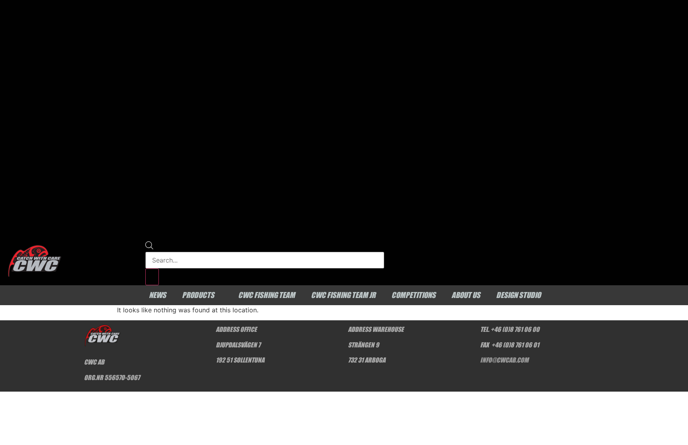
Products (198, 295)
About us (466, 295)
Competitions (413, 295)
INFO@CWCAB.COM (504, 360)
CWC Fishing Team (266, 295)
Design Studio (518, 295)
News (157, 295)
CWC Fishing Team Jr (343, 295)
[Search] (152, 277)
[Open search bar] (149, 247)
